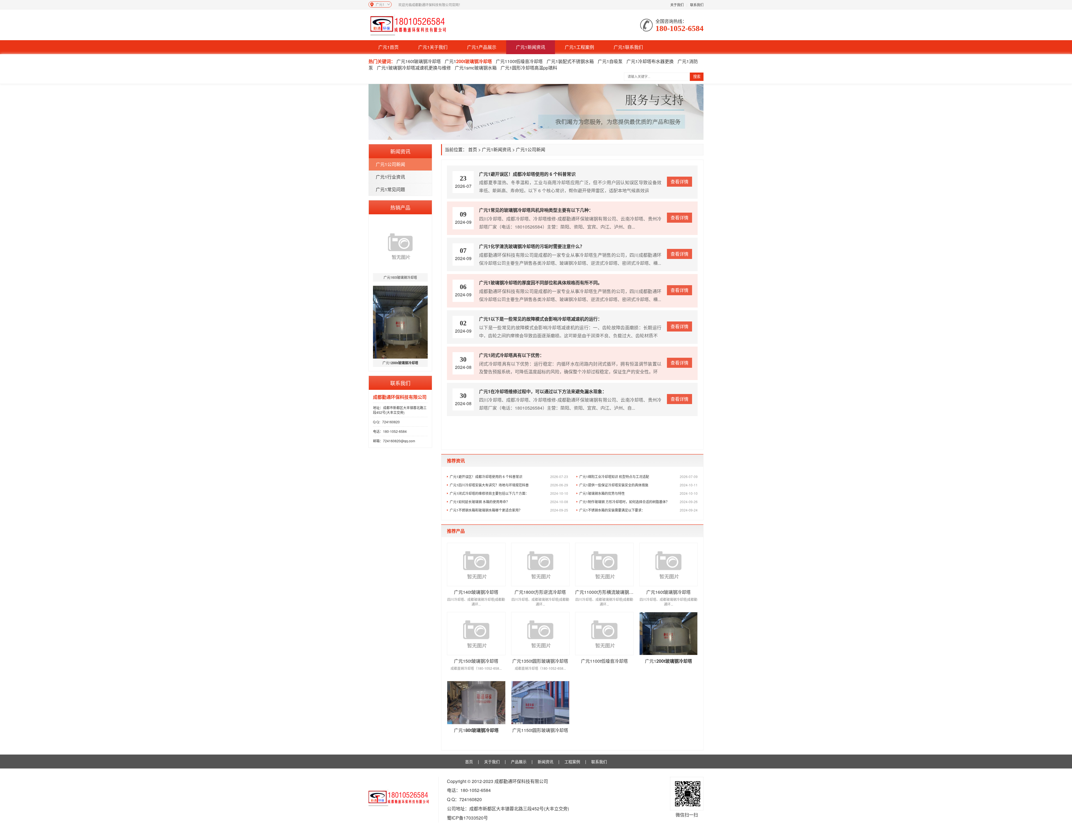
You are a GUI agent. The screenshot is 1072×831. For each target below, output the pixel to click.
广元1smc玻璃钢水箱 (476, 67)
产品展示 (519, 761)
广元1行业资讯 (390, 177)
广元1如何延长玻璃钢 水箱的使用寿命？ (509, 501)
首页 (472, 149)
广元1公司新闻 (390, 164)
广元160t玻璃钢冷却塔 (418, 61)
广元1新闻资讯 (530, 47)
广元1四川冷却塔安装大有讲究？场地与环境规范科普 (509, 484)
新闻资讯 (545, 761)
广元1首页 (388, 47)
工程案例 (572, 761)
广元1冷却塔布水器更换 (650, 61)
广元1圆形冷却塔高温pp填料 (529, 67)
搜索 (696, 77)
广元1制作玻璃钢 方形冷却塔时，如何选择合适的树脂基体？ (638, 501)
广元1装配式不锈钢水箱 (570, 61)
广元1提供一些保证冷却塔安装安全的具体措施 (638, 484)
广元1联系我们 (628, 47)
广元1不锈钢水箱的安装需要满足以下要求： (638, 510)
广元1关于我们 (433, 47)
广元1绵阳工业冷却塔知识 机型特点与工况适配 (638, 476)
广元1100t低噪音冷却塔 (519, 61)
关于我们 (677, 4)
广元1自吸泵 (610, 61)
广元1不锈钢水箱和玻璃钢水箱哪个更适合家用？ (509, 510)
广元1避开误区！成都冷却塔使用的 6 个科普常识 (509, 476)
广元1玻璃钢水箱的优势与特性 (638, 493)
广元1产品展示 (481, 47)
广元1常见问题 (390, 189)
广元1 (468, 61)
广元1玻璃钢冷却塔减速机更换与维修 (414, 67)
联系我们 (697, 4)
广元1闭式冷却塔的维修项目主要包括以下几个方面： (509, 493)
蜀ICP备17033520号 (467, 818)
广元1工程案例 (579, 47)
